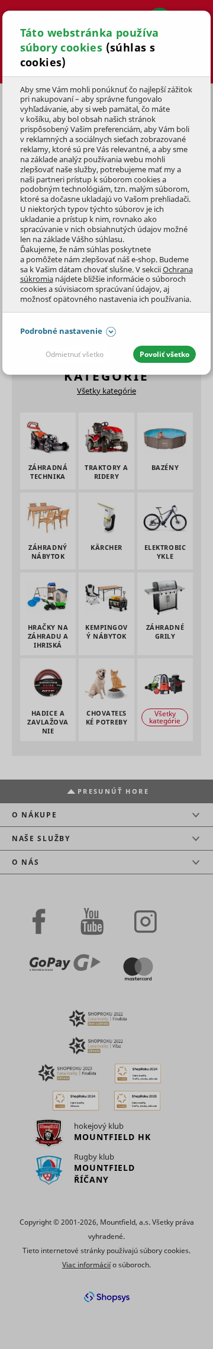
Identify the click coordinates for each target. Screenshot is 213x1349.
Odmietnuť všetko (75, 354)
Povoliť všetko (164, 354)
